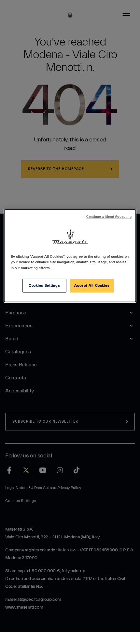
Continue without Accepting (109, 217)
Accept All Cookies (91, 285)
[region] (70, 255)
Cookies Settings (44, 285)
